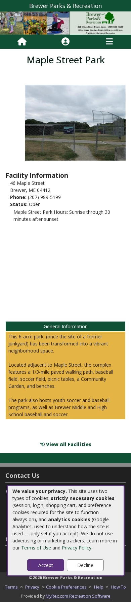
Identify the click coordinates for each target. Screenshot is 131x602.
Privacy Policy (76, 547)
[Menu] (109, 42)
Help (98, 587)
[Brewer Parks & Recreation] (65, 22)
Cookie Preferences (66, 587)
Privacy (32, 587)
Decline (85, 565)
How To (118, 587)
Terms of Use (36, 547)
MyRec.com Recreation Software (78, 596)
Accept (45, 565)
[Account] (65, 42)
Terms (11, 587)
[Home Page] (22, 42)
